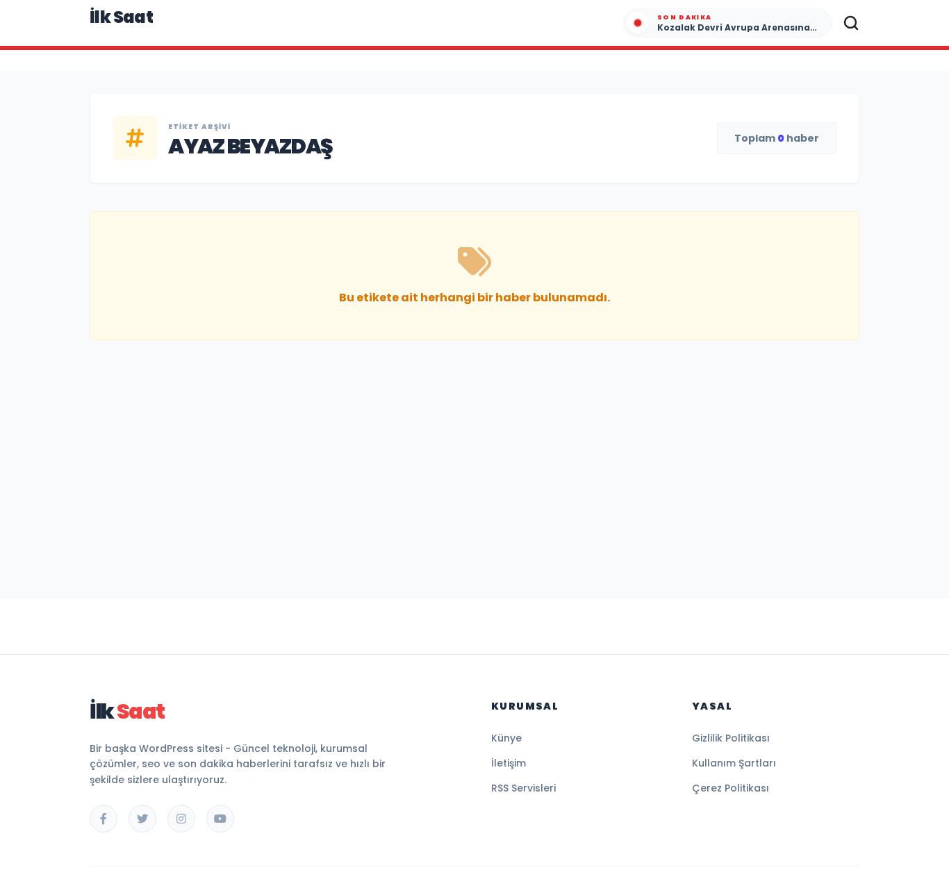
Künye (506, 738)
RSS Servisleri (523, 788)
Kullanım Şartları (734, 763)
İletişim (508, 763)
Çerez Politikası (730, 788)
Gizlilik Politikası (731, 738)
